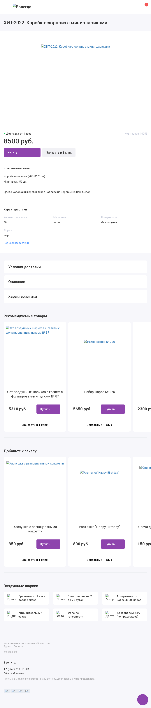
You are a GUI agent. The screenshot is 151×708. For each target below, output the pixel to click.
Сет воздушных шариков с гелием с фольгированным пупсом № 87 (35, 394)
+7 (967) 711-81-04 (16, 669)
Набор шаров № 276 (99, 392)
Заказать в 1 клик (59, 152)
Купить (45, 409)
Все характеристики (16, 242)
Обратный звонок (14, 673)
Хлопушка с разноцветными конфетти (35, 529)
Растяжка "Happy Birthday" (99, 527)
